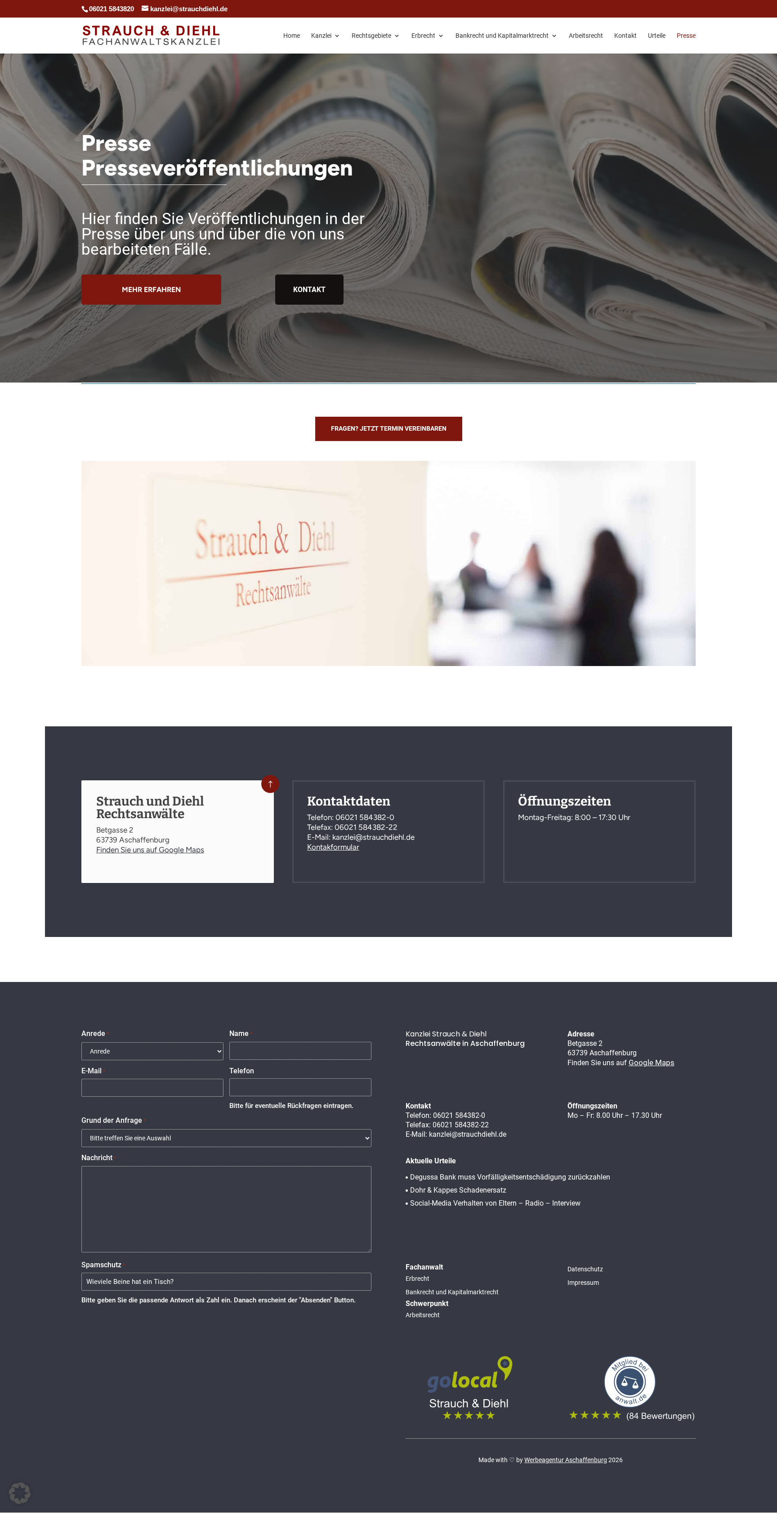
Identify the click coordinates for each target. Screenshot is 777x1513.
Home (291, 35)
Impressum (583, 1282)
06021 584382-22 (366, 827)
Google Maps (651, 1062)
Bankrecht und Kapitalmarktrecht (502, 35)
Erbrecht (423, 35)
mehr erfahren (151, 289)
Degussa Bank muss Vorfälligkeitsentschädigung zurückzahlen (510, 1177)
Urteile (656, 35)
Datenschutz (585, 1269)
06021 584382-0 (364, 817)
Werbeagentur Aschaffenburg (565, 1459)
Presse (686, 35)
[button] (20, 1493)
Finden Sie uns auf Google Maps (150, 849)
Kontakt (625, 35)
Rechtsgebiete (371, 35)
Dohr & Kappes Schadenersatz (458, 1190)
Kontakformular (333, 846)
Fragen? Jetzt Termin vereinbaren (389, 428)
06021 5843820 (111, 9)
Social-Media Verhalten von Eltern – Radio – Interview (495, 1203)
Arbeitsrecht (586, 35)
